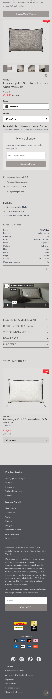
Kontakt (8, 495)
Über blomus (10, 508)
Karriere (8, 521)
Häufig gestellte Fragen (15, 478)
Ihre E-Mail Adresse (16, 155)
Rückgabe (9, 482)
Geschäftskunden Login (15, 670)
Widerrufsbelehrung (13, 491)
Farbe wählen (10, 440)
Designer (9, 525)
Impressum (9, 679)
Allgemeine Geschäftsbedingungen (19, 675)
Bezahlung (9, 487)
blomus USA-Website (26, 13)
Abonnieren (26, 607)
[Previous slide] (5, 68)
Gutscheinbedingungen (14, 692)
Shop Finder (10, 512)
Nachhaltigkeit (11, 538)
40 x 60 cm (10, 119)
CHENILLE (6, 80)
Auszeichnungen (12, 533)
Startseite (9, 666)
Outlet (8, 516)
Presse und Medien (13, 529)
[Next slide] (47, 68)
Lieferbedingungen (12, 687)
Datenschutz (10, 683)
